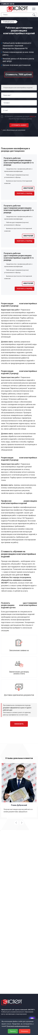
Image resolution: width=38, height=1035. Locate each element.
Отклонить (24, 1031)
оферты (32, 116)
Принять (13, 1031)
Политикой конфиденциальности (18, 1026)
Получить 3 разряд (24, 241)
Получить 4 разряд (24, 288)
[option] (19, 790)
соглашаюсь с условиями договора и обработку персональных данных (20, 118)
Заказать (19, 724)
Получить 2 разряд (24, 193)
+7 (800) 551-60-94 (7, 4)
